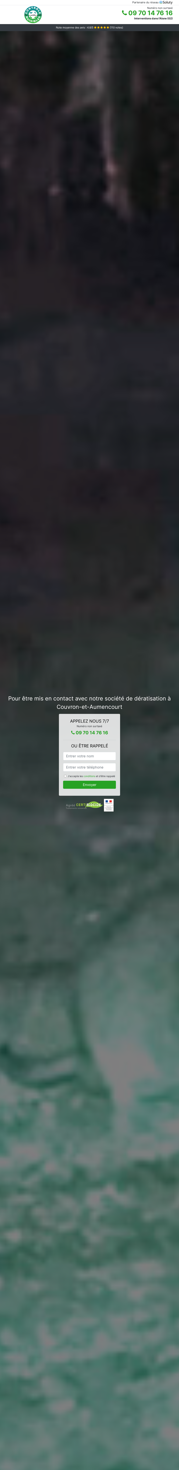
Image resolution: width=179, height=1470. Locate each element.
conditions (89, 776)
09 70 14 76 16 (150, 13)
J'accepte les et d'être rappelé (91, 776)
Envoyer (89, 785)
